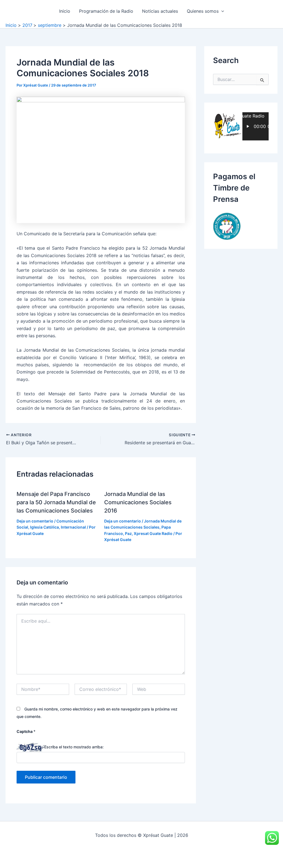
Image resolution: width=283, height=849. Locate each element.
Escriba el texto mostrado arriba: (74, 746)
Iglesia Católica (44, 527)
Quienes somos (203, 11)
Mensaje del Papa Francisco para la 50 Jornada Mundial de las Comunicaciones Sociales (56, 502)
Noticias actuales (160, 11)
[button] (221, 11)
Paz (128, 533)
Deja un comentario (35, 521)
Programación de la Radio (106, 11)
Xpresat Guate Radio (153, 533)
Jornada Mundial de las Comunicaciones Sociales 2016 (138, 502)
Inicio (64, 11)
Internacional (73, 527)
